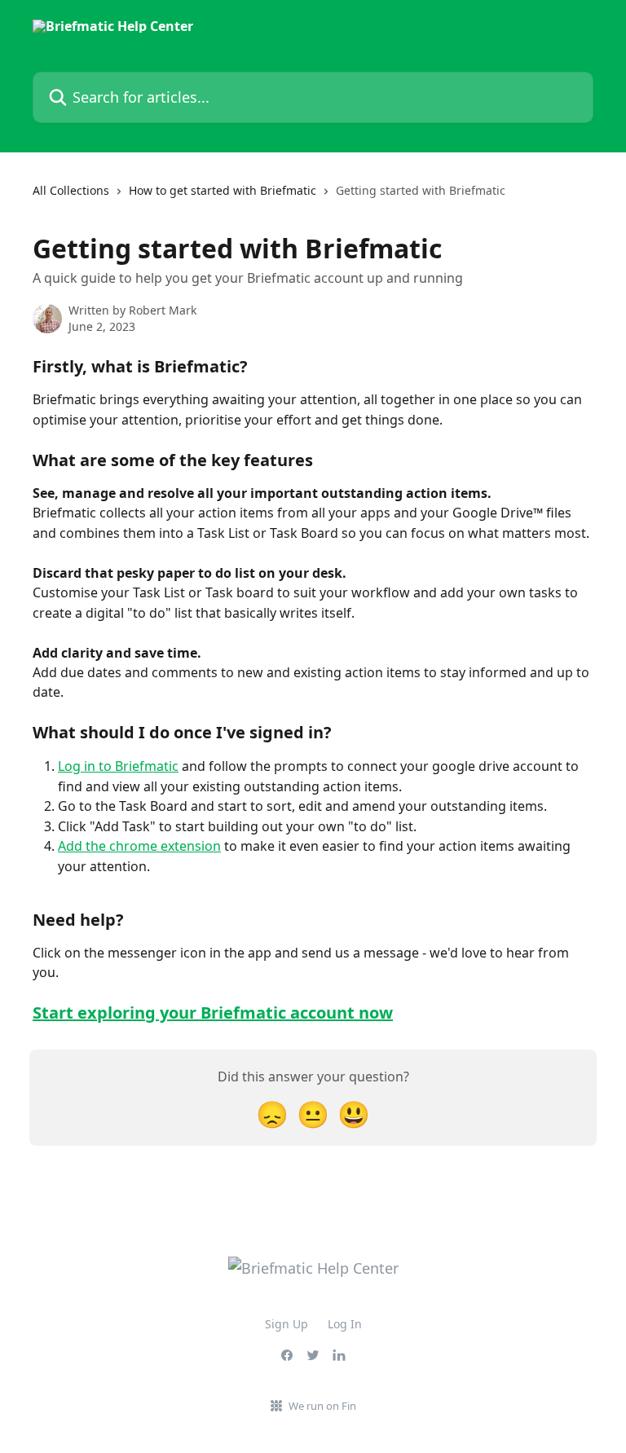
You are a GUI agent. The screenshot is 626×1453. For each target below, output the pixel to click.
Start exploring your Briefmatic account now (213, 1013)
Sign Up (286, 1324)
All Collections (71, 190)
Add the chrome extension (139, 846)
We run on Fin (322, 1405)
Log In (345, 1324)
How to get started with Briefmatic (222, 190)
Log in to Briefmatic (118, 766)
